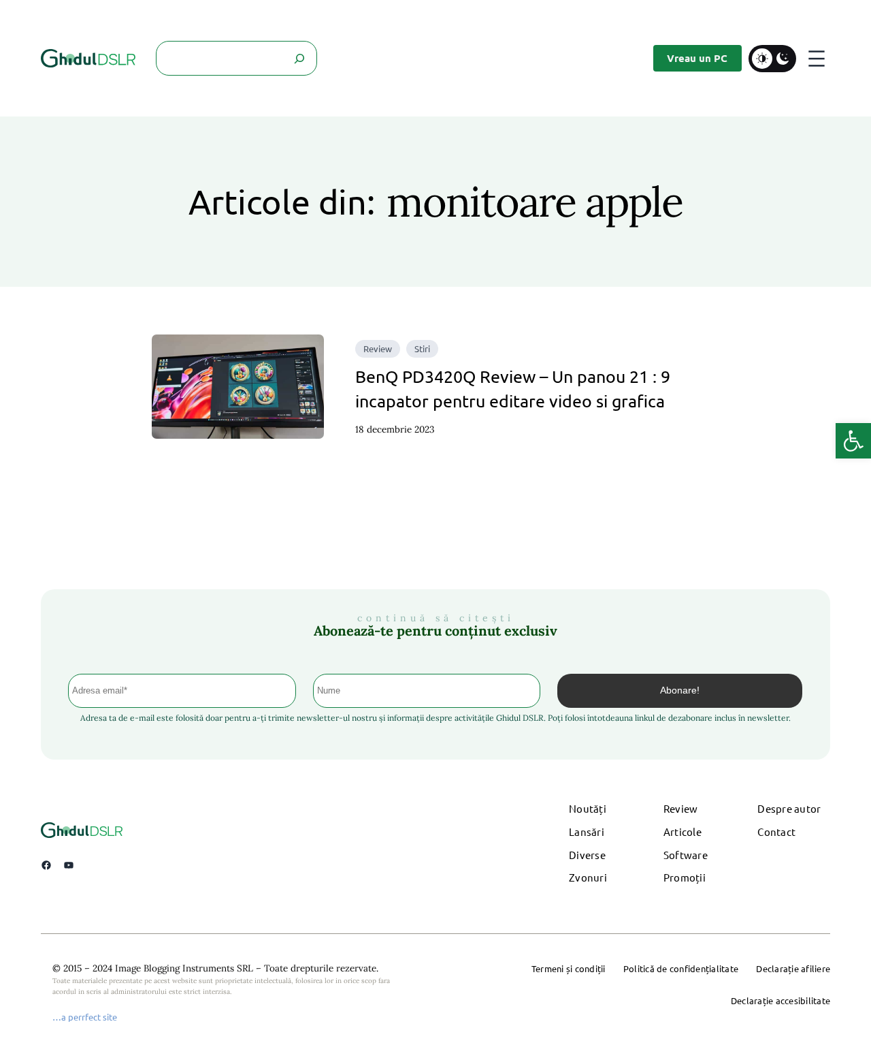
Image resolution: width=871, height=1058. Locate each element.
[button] (853, 440)
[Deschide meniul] (816, 58)
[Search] (300, 58)
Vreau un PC (697, 58)
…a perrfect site (84, 1017)
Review (377, 348)
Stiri (422, 348)
